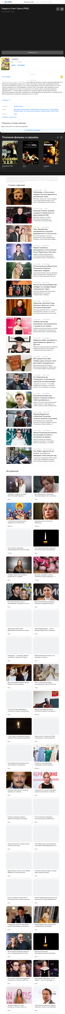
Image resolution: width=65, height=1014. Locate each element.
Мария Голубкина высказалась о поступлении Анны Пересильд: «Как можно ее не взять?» (45, 250)
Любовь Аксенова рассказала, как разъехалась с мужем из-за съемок (45, 324)
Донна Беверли (36, 111)
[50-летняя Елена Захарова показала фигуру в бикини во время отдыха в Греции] (46, 811)
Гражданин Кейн (7, 166)
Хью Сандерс (54, 109)
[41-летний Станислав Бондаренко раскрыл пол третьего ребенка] (19, 972)
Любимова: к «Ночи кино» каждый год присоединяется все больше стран (45, 194)
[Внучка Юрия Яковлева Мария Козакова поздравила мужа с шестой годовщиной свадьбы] (46, 596)
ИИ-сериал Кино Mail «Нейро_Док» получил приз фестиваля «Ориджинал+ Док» (44, 361)
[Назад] (57, 137)
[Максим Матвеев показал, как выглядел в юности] (46, 649)
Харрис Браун (45, 111)
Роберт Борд (54, 111)
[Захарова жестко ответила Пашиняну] (46, 515)
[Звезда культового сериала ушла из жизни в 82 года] (19, 838)
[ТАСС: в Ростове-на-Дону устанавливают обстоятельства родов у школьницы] (46, 676)
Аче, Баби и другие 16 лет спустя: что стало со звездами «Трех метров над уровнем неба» (44, 453)
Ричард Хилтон (44, 109)
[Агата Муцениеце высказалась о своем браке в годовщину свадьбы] (19, 757)
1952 (11, 62)
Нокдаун (46, 166)
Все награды (6, 77)
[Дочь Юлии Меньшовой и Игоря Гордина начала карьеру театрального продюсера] (19, 676)
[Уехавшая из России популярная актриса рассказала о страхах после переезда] (46, 784)
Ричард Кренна (34, 109)
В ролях (4, 109)
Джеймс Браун (18, 111)
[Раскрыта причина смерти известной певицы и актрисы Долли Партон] (19, 811)
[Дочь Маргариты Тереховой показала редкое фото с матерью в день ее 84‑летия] (46, 488)
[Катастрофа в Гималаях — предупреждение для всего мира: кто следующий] (19, 542)
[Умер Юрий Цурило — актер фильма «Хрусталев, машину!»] (46, 623)
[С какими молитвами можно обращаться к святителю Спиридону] (19, 515)
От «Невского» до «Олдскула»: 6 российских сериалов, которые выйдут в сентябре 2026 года (44, 379)
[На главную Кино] (9, 2)
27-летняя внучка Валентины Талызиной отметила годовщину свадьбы (45, 268)
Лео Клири (27, 111)
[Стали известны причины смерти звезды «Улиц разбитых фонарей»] (19, 730)
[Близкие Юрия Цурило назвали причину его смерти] (19, 784)
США (15, 114)
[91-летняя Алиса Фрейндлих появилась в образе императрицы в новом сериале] (19, 703)
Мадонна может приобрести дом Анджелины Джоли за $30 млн (45, 342)
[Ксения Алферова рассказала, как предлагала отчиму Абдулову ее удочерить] (46, 892)
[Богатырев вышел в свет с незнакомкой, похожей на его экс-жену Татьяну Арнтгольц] (19, 596)
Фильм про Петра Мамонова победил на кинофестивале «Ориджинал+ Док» (45, 287)
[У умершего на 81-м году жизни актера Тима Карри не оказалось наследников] (19, 918)
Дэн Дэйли (17, 109)
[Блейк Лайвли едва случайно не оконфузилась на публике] (46, 918)
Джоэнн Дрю (25, 109)
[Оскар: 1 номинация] (61, 76)
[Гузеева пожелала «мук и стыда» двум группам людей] (46, 865)
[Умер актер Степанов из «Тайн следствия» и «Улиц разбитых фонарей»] (46, 730)
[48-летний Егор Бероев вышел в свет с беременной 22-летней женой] (19, 945)
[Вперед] (61, 137)
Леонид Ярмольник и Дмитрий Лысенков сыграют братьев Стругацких (45, 416)
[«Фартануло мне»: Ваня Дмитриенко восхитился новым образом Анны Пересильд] (19, 623)
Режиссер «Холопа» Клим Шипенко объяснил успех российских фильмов (44, 305)
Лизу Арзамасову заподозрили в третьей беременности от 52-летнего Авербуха (45, 231)
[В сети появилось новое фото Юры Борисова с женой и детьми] (19, 892)
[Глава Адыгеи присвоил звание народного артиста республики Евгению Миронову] (46, 999)
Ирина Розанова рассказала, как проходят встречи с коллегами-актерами (45, 435)
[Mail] (6, 2)
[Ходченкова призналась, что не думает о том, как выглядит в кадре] (46, 972)
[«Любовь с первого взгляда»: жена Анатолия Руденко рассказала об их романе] (19, 488)
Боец (24, 166)
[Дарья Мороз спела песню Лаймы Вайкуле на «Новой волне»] (19, 865)
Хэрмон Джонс (18, 106)
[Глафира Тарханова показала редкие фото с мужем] (19, 569)
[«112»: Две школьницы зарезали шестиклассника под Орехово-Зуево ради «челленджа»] (46, 542)
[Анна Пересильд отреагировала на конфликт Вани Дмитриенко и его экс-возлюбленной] (46, 838)
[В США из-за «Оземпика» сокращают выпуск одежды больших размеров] (46, 757)
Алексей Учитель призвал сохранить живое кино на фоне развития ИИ (44, 213)
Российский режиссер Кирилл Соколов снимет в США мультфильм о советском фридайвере (44, 398)
